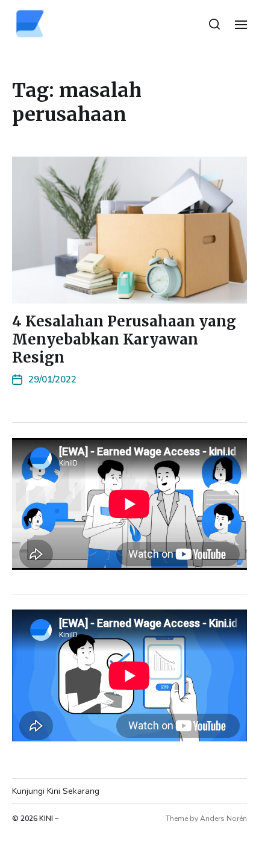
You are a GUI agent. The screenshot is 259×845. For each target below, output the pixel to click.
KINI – (48, 818)
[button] (215, 24)
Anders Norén (223, 818)
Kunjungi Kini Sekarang (55, 791)
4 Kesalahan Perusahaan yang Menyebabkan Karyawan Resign (124, 339)
